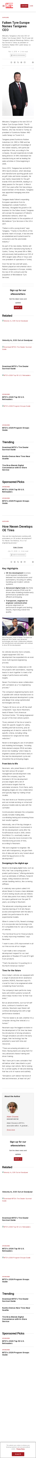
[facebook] (11, 62)
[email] (25, 62)
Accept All (18, 1454)
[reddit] (21, 62)
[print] (33, 62)
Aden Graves (18, 547)
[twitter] (18, 62)
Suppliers (5, 17)
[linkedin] (15, 62)
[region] (18, 1450)
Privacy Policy (21, 1449)
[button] (3, 6)
